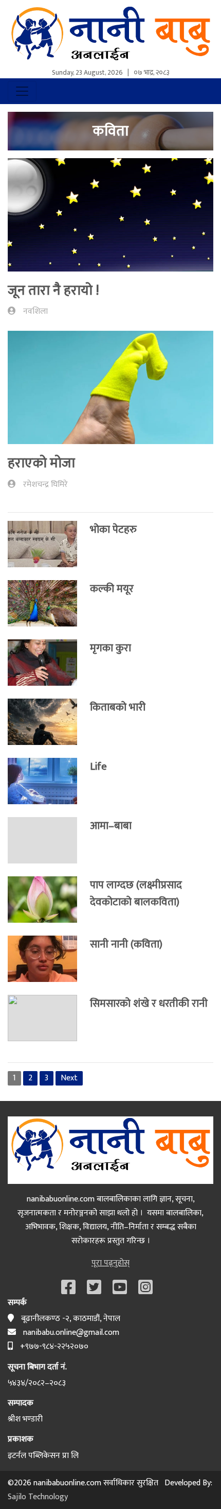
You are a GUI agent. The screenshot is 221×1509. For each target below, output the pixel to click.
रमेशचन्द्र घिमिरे (45, 484)
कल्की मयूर (112, 589)
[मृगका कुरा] (49, 662)
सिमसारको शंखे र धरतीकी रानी (149, 1003)
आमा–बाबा (111, 826)
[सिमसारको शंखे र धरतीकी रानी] (49, 1018)
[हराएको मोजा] (110, 391)
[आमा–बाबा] (49, 840)
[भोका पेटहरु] (49, 544)
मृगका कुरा (110, 648)
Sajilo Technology (38, 1497)
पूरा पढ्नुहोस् (110, 1263)
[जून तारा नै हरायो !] (110, 218)
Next (69, 1078)
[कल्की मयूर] (49, 603)
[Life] (49, 781)
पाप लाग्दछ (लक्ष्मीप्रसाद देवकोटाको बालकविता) (136, 893)
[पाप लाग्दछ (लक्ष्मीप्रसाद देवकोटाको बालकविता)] (49, 899)
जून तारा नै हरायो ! (53, 290)
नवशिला (35, 311)
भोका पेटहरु (113, 529)
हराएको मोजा (41, 462)
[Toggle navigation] (22, 91)
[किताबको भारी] (49, 722)
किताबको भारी (117, 707)
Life (98, 766)
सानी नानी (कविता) (126, 944)
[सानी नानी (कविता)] (49, 959)
